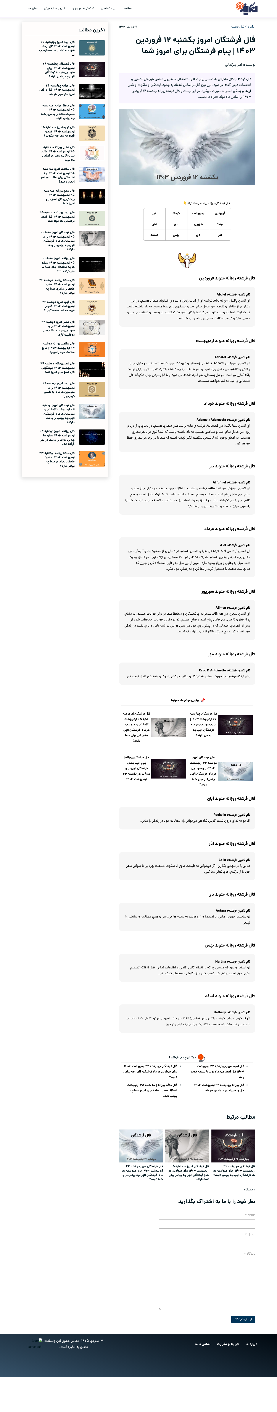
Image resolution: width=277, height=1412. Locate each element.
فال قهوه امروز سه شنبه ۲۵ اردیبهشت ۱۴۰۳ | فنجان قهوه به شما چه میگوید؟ (57, 131)
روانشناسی (108, 8)
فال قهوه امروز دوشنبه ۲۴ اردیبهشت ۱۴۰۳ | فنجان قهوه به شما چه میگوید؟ (58, 306)
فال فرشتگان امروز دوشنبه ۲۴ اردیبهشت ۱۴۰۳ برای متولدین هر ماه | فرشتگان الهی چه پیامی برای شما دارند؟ (203, 771)
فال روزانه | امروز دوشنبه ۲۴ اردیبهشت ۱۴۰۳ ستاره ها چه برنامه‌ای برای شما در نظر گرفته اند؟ (57, 438)
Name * (250, 1215)
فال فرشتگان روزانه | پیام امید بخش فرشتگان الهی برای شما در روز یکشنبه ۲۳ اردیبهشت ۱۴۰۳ (136, 768)
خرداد (176, 213)
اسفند (154, 235)
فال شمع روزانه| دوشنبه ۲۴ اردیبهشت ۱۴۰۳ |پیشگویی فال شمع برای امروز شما (57, 368)
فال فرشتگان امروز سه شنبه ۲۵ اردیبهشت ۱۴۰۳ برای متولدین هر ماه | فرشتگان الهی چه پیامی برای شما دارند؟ (136, 727)
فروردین (220, 213)
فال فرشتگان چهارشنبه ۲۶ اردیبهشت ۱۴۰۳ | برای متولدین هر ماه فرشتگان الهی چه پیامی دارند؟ (203, 725)
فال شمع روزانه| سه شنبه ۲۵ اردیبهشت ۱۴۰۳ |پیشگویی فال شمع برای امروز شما (59, 197)
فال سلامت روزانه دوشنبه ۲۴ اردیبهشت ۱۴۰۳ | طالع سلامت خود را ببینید (58, 348)
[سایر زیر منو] (30, 8)
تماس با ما (203, 1344)
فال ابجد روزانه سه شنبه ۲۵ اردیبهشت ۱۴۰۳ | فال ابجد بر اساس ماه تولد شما (57, 217)
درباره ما (252, 1344)
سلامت (127, 8)
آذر (220, 235)
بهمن (176, 235)
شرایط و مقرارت (228, 1344)
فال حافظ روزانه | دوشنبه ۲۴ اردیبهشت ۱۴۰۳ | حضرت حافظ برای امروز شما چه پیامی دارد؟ (57, 286)
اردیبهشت (198, 213)
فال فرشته (237, 26)
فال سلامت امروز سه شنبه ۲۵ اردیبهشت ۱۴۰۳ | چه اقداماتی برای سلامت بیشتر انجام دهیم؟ (58, 175)
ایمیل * (250, 1234)
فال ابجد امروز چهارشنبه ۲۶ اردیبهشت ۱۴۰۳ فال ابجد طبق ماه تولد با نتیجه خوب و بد (217, 1072)
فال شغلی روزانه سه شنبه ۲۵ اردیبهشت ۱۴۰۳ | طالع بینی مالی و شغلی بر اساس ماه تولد (58, 154)
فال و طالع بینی (54, 8)
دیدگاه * (249, 1254)
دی (198, 235)
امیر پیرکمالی (233, 65)
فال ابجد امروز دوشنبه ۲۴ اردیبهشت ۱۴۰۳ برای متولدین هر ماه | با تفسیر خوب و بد (58, 390)
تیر (154, 213)
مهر (176, 224)
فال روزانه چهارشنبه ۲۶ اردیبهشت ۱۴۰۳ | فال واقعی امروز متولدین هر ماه (218, 1088)
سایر (34, 8)
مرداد (220, 224)
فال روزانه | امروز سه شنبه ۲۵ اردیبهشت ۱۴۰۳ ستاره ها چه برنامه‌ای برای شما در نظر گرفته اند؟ (58, 265)
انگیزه (251, 26)
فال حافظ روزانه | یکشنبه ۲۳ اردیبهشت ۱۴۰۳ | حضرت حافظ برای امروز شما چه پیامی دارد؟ (57, 459)
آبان (154, 224)
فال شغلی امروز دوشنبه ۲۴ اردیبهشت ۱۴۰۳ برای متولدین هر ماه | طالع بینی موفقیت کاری (58, 328)
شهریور (198, 224)
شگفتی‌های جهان (82, 8)
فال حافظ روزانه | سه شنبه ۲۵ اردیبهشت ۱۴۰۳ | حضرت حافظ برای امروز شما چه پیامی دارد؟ (152, 1091)
